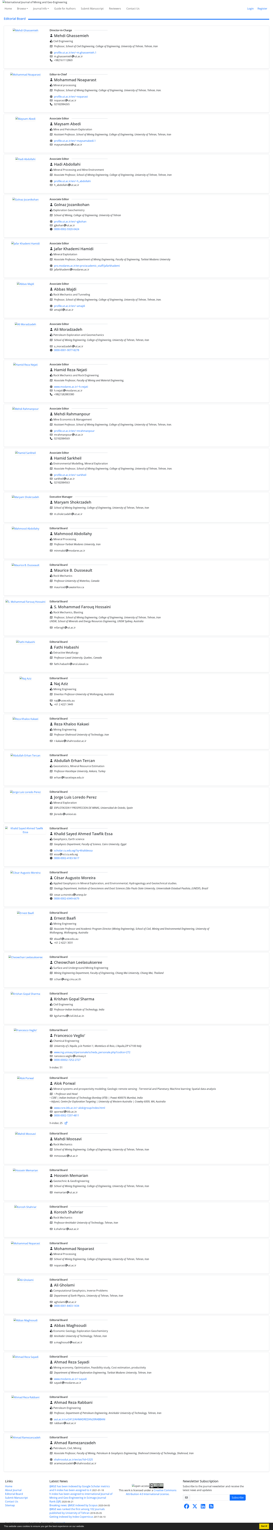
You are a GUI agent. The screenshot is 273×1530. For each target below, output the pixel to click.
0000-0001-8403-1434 (66, 1306)
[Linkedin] (203, 1507)
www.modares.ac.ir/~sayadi (70, 1379)
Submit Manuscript (92, 8)
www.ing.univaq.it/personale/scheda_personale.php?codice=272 (92, 1052)
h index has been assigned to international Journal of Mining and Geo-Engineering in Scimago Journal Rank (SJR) (80, 1497)
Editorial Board (14, 1494)
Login (250, 8)
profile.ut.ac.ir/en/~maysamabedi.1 (75, 141)
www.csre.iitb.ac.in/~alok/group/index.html (79, 1108)
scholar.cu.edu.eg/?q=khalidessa (73, 850)
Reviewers (115, 8)
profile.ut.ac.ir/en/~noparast (71, 96)
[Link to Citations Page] (66, 1123)
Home (8, 8)
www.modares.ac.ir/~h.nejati (71, 386)
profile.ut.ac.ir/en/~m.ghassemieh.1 (75, 52)
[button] (85, 1526)
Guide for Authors (65, 8)
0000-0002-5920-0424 (66, 229)
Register (262, 8)
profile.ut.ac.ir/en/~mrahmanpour (74, 431)
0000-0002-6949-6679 (66, 898)
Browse (21, 8)
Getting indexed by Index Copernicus (71, 1516)
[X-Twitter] (195, 1507)
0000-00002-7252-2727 (67, 1060)
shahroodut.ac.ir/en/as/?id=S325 (73, 1459)
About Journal (13, 1490)
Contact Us (133, 8)
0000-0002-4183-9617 (66, 858)
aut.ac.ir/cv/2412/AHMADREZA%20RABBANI (79, 1419)
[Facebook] (186, 1507)
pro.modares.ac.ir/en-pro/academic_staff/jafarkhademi (87, 265)
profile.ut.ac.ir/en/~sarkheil (70, 475)
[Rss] (211, 1507)
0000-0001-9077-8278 (66, 350)
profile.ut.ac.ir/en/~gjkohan (70, 221)
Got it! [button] (264, 1526)
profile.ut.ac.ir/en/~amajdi (69, 306)
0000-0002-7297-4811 (66, 1115)
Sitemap (10, 1505)
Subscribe (238, 1497)
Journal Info (40, 8)
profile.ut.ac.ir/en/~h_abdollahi (72, 181)
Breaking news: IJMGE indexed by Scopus (73, 1505)
